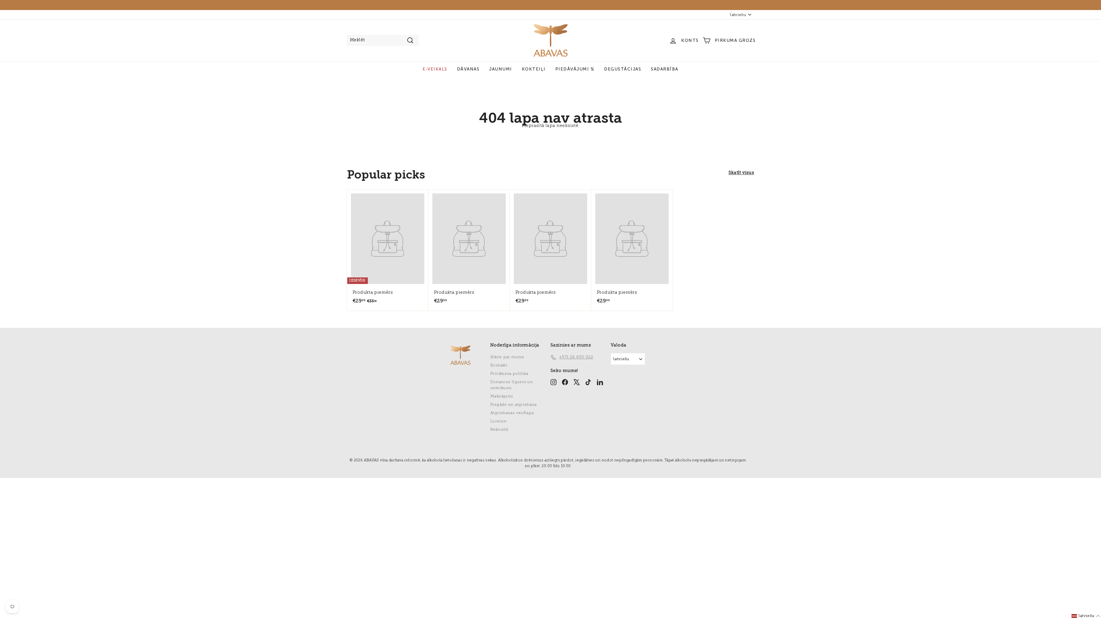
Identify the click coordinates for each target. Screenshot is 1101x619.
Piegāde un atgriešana (513, 405)
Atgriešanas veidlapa (512, 413)
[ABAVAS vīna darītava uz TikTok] (588, 382)
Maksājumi (501, 396)
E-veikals (435, 69)
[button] (1086, 616)
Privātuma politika (509, 374)
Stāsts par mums (507, 357)
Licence (498, 421)
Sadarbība (664, 69)
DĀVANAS (468, 69)
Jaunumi (500, 69)
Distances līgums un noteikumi (511, 385)
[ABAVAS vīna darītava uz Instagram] (553, 382)
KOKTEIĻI (534, 69)
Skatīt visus (741, 173)
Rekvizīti (499, 430)
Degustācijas (622, 69)
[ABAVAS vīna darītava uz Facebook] (565, 382)
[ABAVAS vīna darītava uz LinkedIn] (600, 382)
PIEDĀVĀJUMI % (575, 69)
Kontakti (498, 365)
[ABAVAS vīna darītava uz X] (577, 382)
